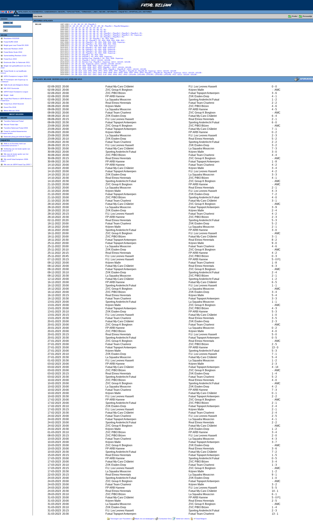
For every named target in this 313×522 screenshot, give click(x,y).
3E (102, 26)
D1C (89, 73)
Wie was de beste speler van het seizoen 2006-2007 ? (14, 155)
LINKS (95, 12)
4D (101, 31)
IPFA (84, 65)
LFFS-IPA (132, 74)
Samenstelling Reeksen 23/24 (14, 55)
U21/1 (93, 60)
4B (98, 29)
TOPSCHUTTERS (73, 12)
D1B (85, 71)
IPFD (100, 67)
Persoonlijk (307, 16)
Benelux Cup (87, 58)
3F (101, 28)
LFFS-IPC (150, 74)
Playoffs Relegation (121, 26)
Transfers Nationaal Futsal (13, 121)
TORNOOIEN (86, 12)
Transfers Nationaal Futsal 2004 (15, 128)
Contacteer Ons (165, 519)
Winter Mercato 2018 (11, 111)
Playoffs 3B (142, 71)
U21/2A (100, 60)
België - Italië (8, 95)
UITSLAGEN (23, 12)
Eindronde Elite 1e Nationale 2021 (16, 62)
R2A (107, 38)
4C (101, 29)
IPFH (141, 73)
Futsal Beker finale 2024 (12, 52)
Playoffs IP (121, 69)
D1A (80, 71)
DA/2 (100, 73)
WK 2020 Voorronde (11, 88)
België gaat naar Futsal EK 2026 (16, 45)
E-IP (105, 74)
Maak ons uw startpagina (144, 519)
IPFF (116, 71)
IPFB (89, 65)
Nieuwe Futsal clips (10, 124)
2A (77, 26)
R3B (117, 40)
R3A (113, 40)
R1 (105, 29)
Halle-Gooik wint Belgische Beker (16, 85)
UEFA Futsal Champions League (15, 92)
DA (83, 64)
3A (75, 24)
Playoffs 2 (92, 24)
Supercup (138, 35)
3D (86, 24)
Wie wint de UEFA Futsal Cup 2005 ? (17, 164)
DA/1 (95, 73)
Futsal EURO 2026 (10, 42)
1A (70, 26)
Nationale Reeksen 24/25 (13, 49)
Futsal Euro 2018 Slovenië (13, 104)
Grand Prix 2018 (9, 107)
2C (84, 26)
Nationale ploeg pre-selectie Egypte (17, 136)
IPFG (136, 73)
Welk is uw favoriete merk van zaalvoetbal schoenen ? (13, 144)
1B (74, 26)
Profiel (294, 16)
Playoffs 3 (125, 33)
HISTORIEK (147, 12)
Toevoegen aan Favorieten (120, 519)
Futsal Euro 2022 (10, 59)
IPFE (105, 69)
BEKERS (61, 12)
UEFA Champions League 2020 (15, 76)
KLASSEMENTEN (36, 12)
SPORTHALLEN (135, 12)
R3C (122, 40)
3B (79, 24)
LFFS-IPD (158, 74)
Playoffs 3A (132, 71)
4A (94, 29)
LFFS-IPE (167, 74)
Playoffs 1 (108, 26)
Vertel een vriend (182, 519)
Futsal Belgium (201, 519)
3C (82, 24)
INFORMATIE (112, 12)
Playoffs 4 (134, 33)
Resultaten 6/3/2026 (11, 38)
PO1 (174, 74)
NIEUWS (102, 12)
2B (81, 26)
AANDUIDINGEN (50, 12)
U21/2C (118, 64)
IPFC (95, 65)
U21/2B (107, 60)
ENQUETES (123, 12)
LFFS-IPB (141, 74)
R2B (112, 38)
